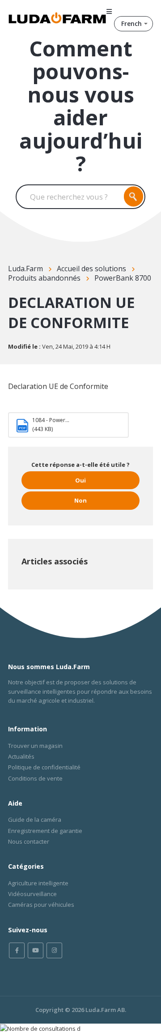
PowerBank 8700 (122, 278)
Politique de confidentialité (44, 767)
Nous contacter (28, 841)
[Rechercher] (134, 197)
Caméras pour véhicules (41, 905)
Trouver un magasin (35, 746)
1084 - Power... (50, 420)
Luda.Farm (25, 268)
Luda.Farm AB (105, 1010)
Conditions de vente (35, 778)
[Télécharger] (64, 521)
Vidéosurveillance (32, 894)
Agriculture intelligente (38, 883)
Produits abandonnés (44, 278)
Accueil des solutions (91, 268)
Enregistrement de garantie (45, 831)
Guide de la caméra (34, 819)
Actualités (21, 756)
